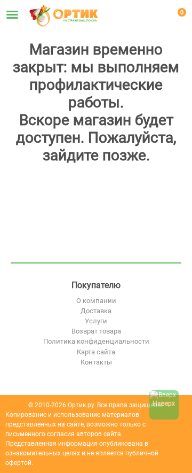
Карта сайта (96, 352)
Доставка (96, 311)
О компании (96, 301)
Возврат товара (96, 331)
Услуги (96, 321)
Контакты (96, 362)
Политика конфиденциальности (96, 341)
